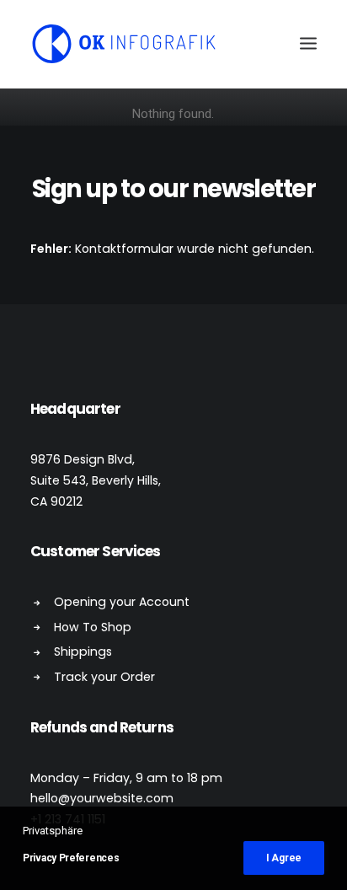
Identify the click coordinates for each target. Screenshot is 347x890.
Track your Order (104, 676)
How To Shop (92, 627)
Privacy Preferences (71, 858)
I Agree (284, 858)
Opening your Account (122, 601)
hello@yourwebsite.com (102, 798)
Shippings (83, 651)
